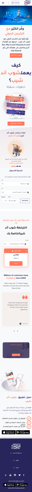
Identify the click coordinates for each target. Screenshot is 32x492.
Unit (9, 197)
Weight (3, 197)
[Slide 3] (20, 166)
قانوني (17, 460)
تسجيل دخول (15, 3)
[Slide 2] (17, 166)
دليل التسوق (16, 355)
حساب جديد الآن (16, 55)
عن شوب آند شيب (17, 453)
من (2, 180)
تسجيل (16, 263)
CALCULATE (25, 201)
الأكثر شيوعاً (17, 251)
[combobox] (16, 184)
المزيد (17, 467)
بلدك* (26, 240)
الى (2, 188)
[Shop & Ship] (16, 446)
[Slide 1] (13, 166)
